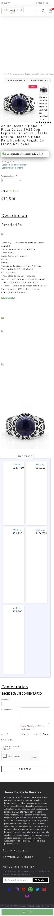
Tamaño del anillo (8, 176)
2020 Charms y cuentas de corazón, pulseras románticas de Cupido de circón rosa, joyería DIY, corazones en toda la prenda (17, 464)
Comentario (6, 710)
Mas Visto (25, 456)
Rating (4, 734)
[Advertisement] (27, 43)
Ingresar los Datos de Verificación (10, 747)
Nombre (4, 700)
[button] (4, 103)
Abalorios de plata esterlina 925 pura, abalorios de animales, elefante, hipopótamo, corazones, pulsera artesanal (41, 530)
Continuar (25, 769)
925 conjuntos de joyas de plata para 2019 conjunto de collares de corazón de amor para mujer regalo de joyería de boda (41, 464)
